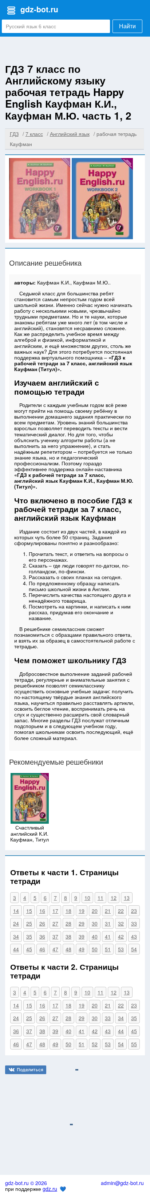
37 (55, 936)
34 (16, 936)
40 (95, 936)
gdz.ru (50, 1188)
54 (134, 949)
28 (68, 923)
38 (68, 936)
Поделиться (30, 1069)
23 (134, 910)
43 (134, 936)
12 (114, 897)
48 (68, 949)
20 (95, 910)
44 (16, 949)
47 (55, 949)
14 (16, 910)
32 (121, 923)
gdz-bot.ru (39, 9)
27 (55, 923)
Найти (127, 26)
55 (134, 1044)
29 (81, 923)
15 (29, 910)
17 (55, 910)
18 (68, 910)
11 (100, 897)
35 (29, 936)
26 (42, 923)
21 (108, 910)
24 (16, 923)
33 (134, 923)
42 (121, 936)
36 (42, 936)
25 (29, 923)
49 (81, 949)
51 (108, 949)
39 (81, 936)
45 (29, 949)
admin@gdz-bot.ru (122, 1183)
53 (121, 949)
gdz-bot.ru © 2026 (26, 1183)
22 (121, 910)
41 (108, 936)
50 (95, 949)
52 (95, 1044)
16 (42, 910)
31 (108, 923)
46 (42, 949)
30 (95, 923)
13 (127, 897)
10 (87, 897)
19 (81, 910)
